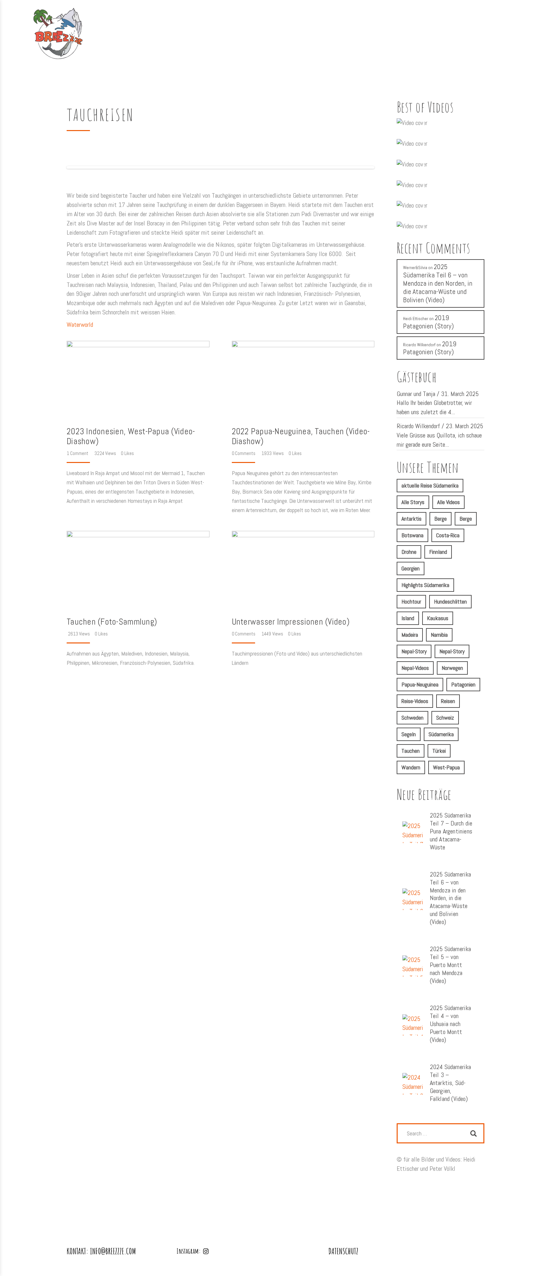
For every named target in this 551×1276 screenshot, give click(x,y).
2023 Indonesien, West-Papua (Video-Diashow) (131, 436)
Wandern (410, 767)
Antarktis (411, 518)
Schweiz (445, 717)
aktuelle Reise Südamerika (430, 485)
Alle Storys (412, 502)
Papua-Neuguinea (419, 684)
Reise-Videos (414, 701)
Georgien (410, 568)
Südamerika (441, 734)
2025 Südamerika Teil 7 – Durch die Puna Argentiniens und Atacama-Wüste (451, 831)
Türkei (439, 750)
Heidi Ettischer (415, 318)
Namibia (439, 634)
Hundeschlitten (450, 601)
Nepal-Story (414, 651)
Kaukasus (437, 618)
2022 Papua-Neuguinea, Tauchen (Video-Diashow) (301, 436)
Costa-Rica (447, 535)
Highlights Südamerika (425, 585)
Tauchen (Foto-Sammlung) (112, 622)
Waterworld (80, 324)
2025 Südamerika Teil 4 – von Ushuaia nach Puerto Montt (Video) (450, 1024)
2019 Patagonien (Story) (428, 321)
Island (407, 618)
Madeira (409, 634)
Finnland (438, 551)
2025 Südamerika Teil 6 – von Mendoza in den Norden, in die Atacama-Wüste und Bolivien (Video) (437, 283)
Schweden (412, 717)
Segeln (408, 734)
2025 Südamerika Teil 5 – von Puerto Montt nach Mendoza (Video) (450, 965)
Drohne (408, 551)
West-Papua (446, 767)
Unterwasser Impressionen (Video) (291, 622)
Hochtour (411, 601)
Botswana (412, 535)
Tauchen (410, 750)
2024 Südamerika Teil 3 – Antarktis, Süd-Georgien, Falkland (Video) (450, 1083)
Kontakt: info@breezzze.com (101, 1251)
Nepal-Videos (415, 667)
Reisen (448, 701)
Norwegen (452, 667)
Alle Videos (448, 502)
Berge (440, 518)
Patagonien (463, 684)
